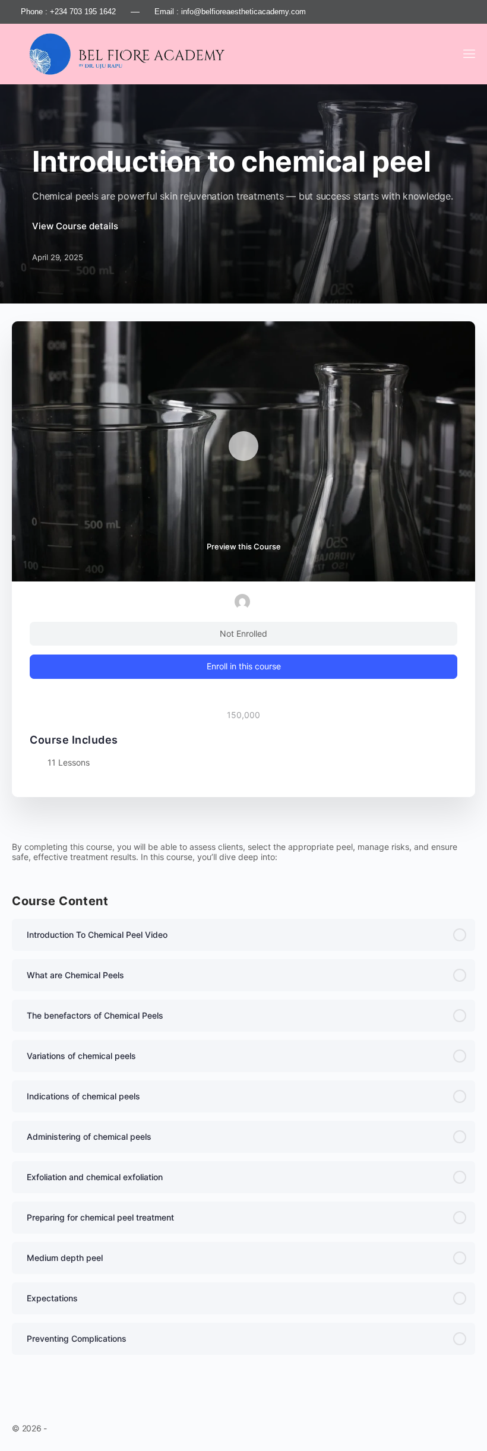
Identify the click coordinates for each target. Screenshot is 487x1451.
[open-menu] (467, 53)
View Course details (76, 226)
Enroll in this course (244, 666)
